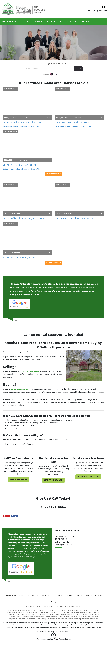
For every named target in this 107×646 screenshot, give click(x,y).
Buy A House (46, 595)
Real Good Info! (67, 21)
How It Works (58, 595)
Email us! (59, 547)
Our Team (68, 595)
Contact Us (78, 595)
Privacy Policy (90, 595)
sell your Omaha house (29, 371)
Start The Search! (53, 480)
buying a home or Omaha (21, 389)
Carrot (69, 639)
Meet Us (50, 21)
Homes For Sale (32, 21)
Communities (86, 21)
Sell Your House (18, 479)
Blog (100, 595)
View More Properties (53, 174)
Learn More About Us (88, 476)
